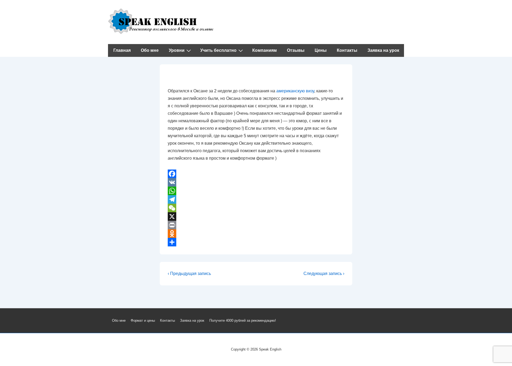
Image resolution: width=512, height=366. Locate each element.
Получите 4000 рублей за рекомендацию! (242, 320)
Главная (122, 50)
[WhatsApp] (256, 191)
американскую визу (295, 91)
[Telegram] (256, 199)
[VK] (256, 182)
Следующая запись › (323, 273)
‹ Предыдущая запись (189, 273)
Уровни (177, 50)
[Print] (256, 225)
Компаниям (264, 50)
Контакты (347, 50)
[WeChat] (256, 208)
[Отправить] (256, 242)
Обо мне (150, 50)
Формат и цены (143, 320)
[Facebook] (256, 174)
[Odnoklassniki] (256, 233)
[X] (256, 216)
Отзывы (296, 50)
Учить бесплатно (218, 50)
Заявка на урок (383, 50)
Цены (321, 50)
